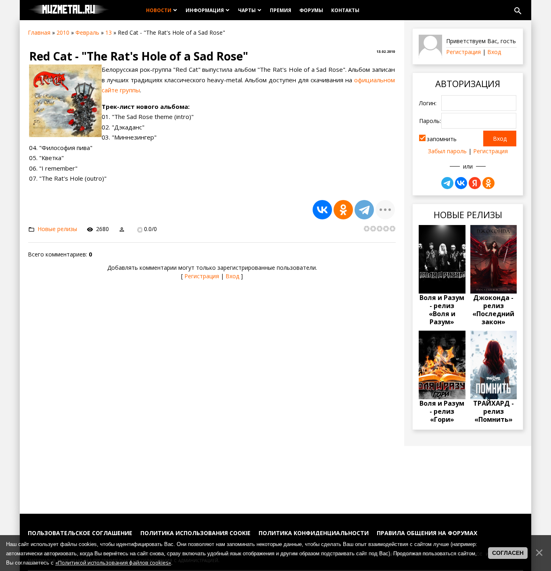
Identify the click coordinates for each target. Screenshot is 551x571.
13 (108, 32)
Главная (39, 32)
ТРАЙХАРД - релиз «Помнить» (493, 411)
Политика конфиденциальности (314, 533)
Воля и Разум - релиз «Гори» (442, 411)
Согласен (508, 553)
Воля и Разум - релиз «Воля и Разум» (442, 309)
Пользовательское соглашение (80, 533)
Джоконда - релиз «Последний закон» (493, 309)
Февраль (87, 32)
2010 (62, 32)
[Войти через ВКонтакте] (461, 183)
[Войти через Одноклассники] (488, 183)
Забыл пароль (447, 151)
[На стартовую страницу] (69, 10)
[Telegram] (364, 209)
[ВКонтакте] (322, 209)
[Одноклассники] (343, 209)
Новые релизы (57, 229)
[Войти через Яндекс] (475, 183)
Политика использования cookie (195, 533)
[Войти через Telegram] (447, 183)
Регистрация (201, 276)
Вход (232, 276)
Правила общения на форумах (427, 533)
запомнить (442, 139)
